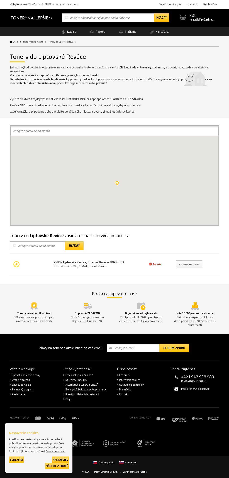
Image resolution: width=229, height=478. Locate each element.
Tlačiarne (130, 31)
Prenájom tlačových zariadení (82, 394)
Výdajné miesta (21, 380)
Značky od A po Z (21, 385)
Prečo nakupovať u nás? (79, 375)
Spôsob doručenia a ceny (26, 375)
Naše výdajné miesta (33, 41)
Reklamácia (18, 394)
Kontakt (124, 394)
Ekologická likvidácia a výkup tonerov (85, 390)
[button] (117, 183)
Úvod (15, 41)
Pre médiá (125, 390)
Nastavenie (60, 460)
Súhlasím (16, 460)
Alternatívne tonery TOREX (81, 385)
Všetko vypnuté (57, 466)
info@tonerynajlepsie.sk (195, 389)
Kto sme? (124, 375)
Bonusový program (22, 390)
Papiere (100, 31)
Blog (67, 399)
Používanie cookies (129, 380)
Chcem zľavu (174, 348)
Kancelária (162, 31)
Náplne (71, 31)
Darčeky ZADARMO (76, 380)
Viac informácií (55, 451)
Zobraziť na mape (189, 264)
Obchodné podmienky (131, 385)
